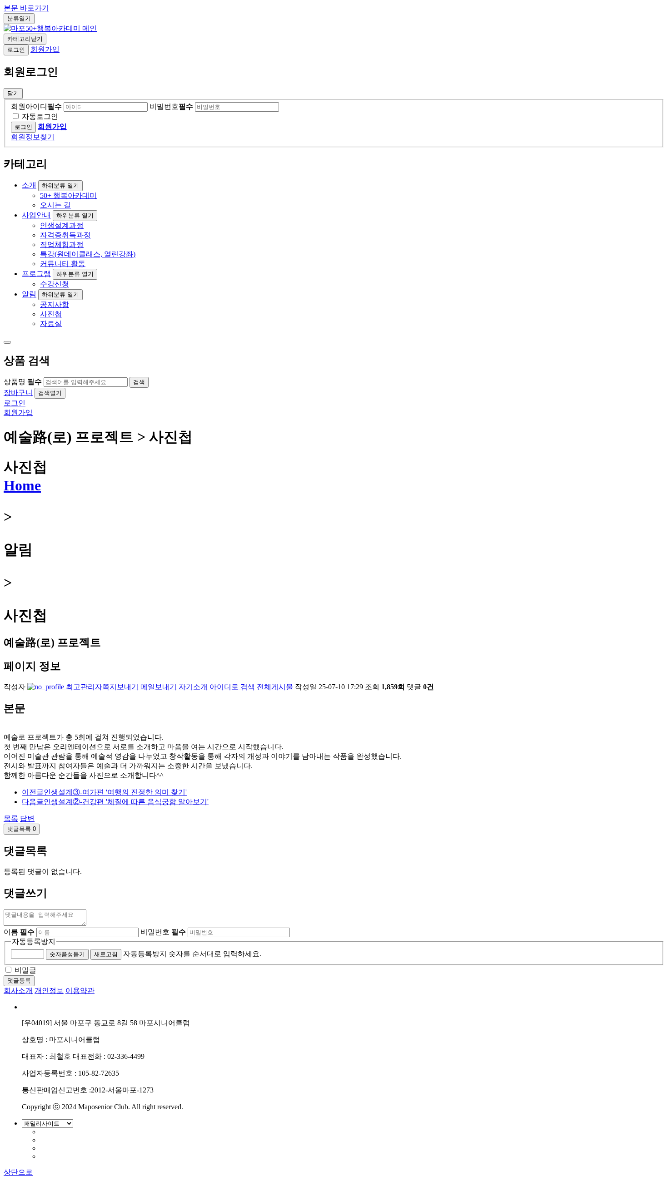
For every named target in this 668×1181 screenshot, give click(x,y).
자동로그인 (40, 116)
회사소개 (18, 990)
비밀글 (25, 970)
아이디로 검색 (232, 687)
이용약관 (80, 990)
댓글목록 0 (21, 828)
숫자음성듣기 (67, 954)
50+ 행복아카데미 (68, 195)
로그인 (16, 49)
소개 (29, 185)
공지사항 (54, 304)
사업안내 (36, 215)
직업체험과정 (62, 244)
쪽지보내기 (120, 687)
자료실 (51, 323)
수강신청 (54, 284)
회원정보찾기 (33, 137)
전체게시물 (275, 687)
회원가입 (45, 49)
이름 (19, 932)
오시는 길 (55, 205)
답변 (27, 818)
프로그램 (36, 273)
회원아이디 (36, 106)
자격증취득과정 (65, 235)
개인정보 (49, 990)
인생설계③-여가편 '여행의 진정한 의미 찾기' (104, 792)
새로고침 (106, 954)
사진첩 (51, 314)
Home (22, 485)
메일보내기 (158, 687)
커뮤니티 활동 (62, 263)
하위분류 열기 (60, 185)
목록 (11, 818)
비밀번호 (171, 106)
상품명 (23, 381)
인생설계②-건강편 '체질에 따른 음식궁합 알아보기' (115, 801)
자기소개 (193, 687)
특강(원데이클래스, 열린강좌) (87, 254)
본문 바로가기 (26, 8)
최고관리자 (83, 687)
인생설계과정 (62, 225)
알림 (29, 294)
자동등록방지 (33, 941)
